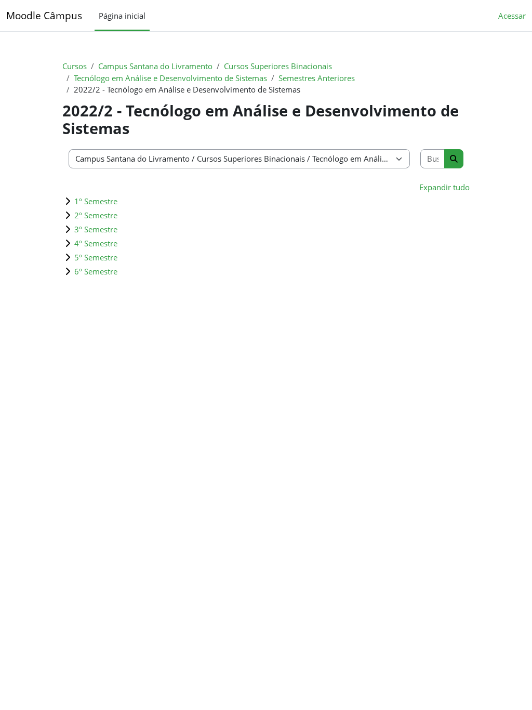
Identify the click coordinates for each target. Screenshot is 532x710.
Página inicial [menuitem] (122, 15)
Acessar (512, 15)
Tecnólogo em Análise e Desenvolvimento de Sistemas (170, 78)
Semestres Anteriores (316, 78)
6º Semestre (95, 271)
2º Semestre (95, 215)
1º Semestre (95, 201)
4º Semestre (95, 243)
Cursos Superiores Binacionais (278, 66)
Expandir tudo (444, 187)
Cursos (74, 66)
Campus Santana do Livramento (155, 66)
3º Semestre (95, 229)
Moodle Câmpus (44, 15)
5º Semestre (95, 257)
